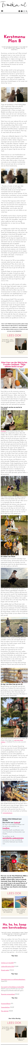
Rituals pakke (5, 970)
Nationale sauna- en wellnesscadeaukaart (13, 979)
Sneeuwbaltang (5, 1007)
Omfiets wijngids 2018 (7, 962)
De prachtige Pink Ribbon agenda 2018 (12, 987)
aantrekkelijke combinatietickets (13, 838)
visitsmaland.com (7, 813)
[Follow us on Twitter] (24, 11)
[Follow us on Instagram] (22, 11)
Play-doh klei (4, 1011)
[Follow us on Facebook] (19, 11)
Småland (3, 431)
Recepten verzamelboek (8, 994)
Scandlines (6, 828)
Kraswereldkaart (6, 1003)
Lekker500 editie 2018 (7, 966)
